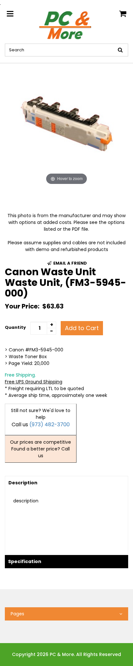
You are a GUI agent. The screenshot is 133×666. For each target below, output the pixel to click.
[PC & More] (66, 25)
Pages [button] (17, 613)
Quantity (15, 327)
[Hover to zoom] (66, 124)
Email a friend (69, 263)
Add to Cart (82, 328)
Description (22, 482)
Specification (24, 561)
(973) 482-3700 (49, 424)
